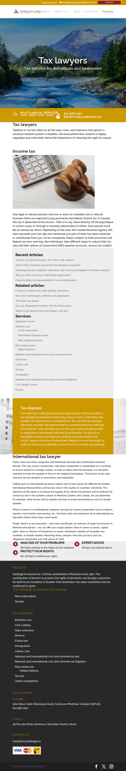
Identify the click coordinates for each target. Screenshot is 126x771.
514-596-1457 (50, 2)
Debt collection (24, 630)
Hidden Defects (26, 349)
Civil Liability (23, 625)
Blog (77, 11)
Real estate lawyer (25, 345)
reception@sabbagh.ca (82, 117)
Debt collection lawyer (30, 340)
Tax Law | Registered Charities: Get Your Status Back (43, 305)
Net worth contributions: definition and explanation (42, 295)
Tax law (19, 369)
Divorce (19, 389)
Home (28, 11)
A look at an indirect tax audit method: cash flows (42, 290)
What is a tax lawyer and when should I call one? (41, 311)
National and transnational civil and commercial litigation (46, 379)
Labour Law (21, 364)
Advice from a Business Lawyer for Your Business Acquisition (47, 265)
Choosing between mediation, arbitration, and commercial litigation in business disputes (62, 270)
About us (60, 11)
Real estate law (24, 666)
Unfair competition (28, 330)
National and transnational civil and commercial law (43, 354)
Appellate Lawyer (25, 321)
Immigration (21, 374)
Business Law (22, 326)
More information (25, 596)
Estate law (21, 359)
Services (41, 11)
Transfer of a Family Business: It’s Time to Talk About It (44, 260)
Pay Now (109, 2)
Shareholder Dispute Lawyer (33, 335)
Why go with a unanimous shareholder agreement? (43, 275)
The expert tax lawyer (27, 301)
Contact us (91, 11)
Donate (19, 601)
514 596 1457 (73, 113)
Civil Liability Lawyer (26, 384)
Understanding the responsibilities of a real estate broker (46, 280)
